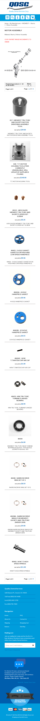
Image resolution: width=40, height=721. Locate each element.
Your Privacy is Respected (12, 650)
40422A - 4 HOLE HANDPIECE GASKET (20, 293)
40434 (20, 439)
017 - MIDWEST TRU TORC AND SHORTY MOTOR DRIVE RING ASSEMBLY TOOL (20, 123)
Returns (7, 626)
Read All (20, 682)
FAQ (21, 615)
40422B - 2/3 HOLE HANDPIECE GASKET (20, 331)
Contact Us (23, 619)
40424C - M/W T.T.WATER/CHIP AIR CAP (20, 359)
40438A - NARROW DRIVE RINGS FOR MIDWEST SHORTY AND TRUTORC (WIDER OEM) (20, 519)
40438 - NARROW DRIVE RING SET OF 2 (20, 479)
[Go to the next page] (33, 89)
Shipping (7, 623)
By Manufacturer (15, 23)
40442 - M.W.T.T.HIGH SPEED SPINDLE (20, 563)
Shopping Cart (24, 623)
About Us (7, 619)
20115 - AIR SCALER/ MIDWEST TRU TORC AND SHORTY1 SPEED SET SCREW (20, 213)
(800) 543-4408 (15, 596)
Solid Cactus (24, 717)
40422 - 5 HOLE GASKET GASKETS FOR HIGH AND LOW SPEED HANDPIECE (20, 252)
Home (6, 23)
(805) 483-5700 (13, 600)
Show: (29, 84)
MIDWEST (25, 23)
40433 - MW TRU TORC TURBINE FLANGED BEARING (20, 398)
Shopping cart (15, 717)
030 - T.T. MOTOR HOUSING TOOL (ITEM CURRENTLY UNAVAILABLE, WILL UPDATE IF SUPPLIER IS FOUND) (20, 169)
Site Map (22, 626)
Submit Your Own (29, 682)
